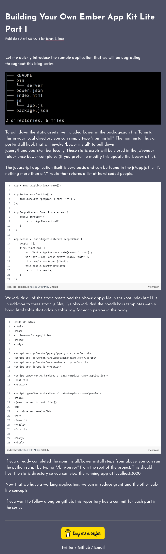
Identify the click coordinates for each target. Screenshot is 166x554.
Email (99, 548)
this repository (88, 502)
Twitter (67, 548)
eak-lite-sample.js (18, 286)
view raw (153, 286)
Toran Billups (55, 39)
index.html (13, 450)
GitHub (54, 286)
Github (84, 548)
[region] (83, 232)
